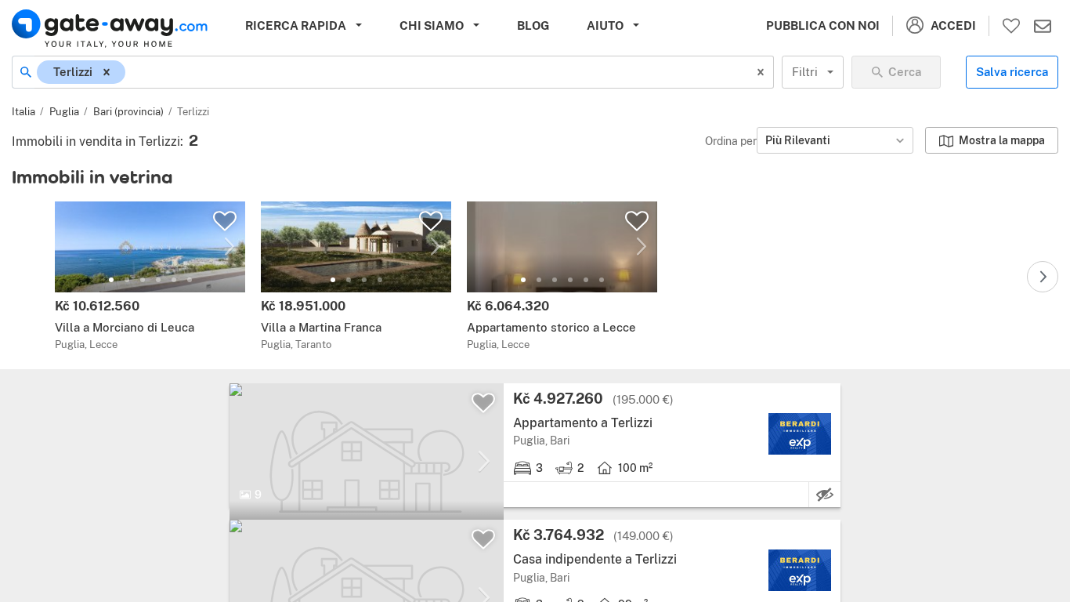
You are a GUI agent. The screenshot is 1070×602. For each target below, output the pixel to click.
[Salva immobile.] (224, 221)
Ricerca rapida (295, 25)
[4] (158, 280)
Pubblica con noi (823, 25)
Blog (533, 25)
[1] (111, 280)
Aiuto (605, 25)
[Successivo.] (1042, 276)
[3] (142, 280)
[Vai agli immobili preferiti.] (1011, 25)
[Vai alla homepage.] (110, 28)
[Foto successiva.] (229, 246)
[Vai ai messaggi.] (1042, 25)
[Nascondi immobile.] (824, 494)
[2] (127, 280)
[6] (189, 280)
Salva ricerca (1012, 71)
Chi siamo (431, 25)
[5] (174, 280)
